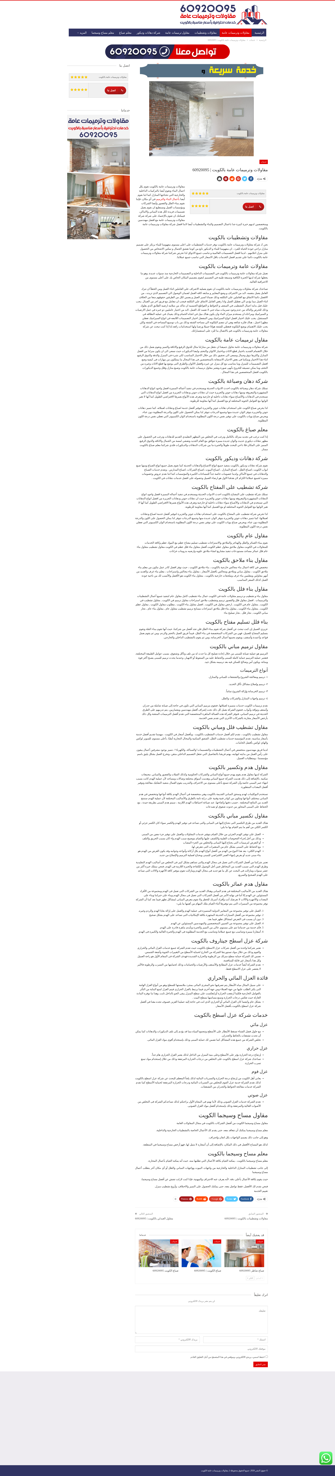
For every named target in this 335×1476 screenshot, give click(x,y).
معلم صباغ (125, 32)
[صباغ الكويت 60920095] (158, 1253)
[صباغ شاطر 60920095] (244, 1253)
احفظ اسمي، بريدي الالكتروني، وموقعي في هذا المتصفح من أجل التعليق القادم (228, 1357)
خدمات (264, 162)
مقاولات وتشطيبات (206, 32)
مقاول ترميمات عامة (177, 32)
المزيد (83, 32)
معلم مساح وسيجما (103, 32)
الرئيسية (259, 32)
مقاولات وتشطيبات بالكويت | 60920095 (246, 1218)
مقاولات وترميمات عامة (236, 32)
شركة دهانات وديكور (148, 32)
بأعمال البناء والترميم (168, 199)
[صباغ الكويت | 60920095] (201, 1253)
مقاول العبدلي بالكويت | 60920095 (154, 1218)
